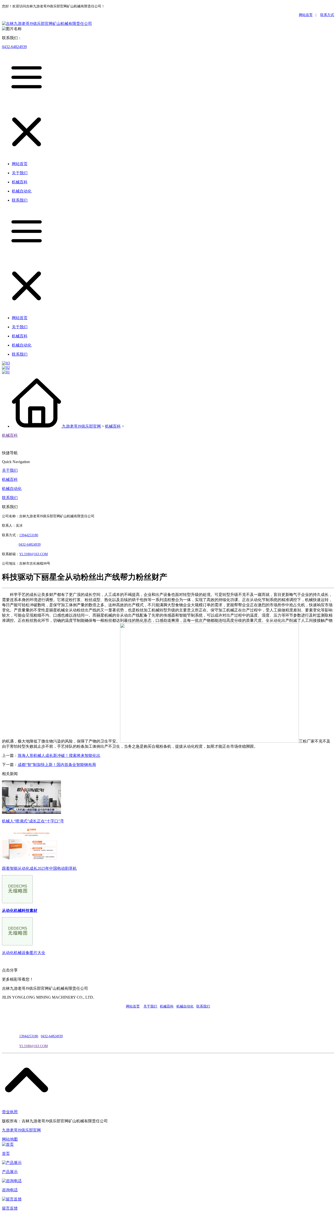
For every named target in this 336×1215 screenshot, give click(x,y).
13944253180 (28, 535)
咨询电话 (10, 1190)
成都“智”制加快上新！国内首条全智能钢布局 (57, 765)
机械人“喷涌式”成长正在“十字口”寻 (33, 821)
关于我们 (10, 470)
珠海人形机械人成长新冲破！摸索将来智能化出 (59, 755)
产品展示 (10, 1172)
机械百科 (113, 426)
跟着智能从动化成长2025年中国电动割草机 (39, 868)
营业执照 (10, 1112)
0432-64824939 (14, 47)
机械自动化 (12, 488)
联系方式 (327, 15)
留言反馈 (10, 1208)
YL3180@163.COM (33, 1046)
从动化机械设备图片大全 (23, 953)
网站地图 (10, 1139)
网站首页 (306, 15)
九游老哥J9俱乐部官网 (81, 426)
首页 (6, 1153)
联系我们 (10, 498)
